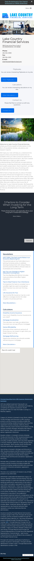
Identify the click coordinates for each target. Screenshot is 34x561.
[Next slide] (32, 29)
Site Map (3, 553)
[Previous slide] (2, 29)
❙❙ (19, 32)
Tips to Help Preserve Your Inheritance (16, 282)
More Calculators (9, 344)
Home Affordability (9, 327)
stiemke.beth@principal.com (12, 61)
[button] (28, 8)
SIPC (7, 522)
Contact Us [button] (7, 110)
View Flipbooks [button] (8, 80)
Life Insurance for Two (10, 293)
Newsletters (8, 254)
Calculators (8, 310)
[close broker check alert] (31, 1)
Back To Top (27, 555)
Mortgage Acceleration (11, 320)
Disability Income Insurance (12, 313)
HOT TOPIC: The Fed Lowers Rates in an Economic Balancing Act (16, 258)
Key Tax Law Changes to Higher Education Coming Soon (14, 272)
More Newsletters (9, 303)
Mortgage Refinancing (10, 336)
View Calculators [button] (9, 95)
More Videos (17, 216)
